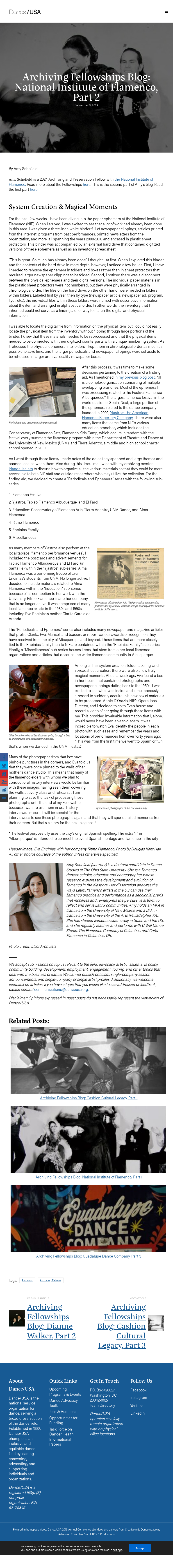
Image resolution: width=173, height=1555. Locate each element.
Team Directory (102, 1405)
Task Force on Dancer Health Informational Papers (61, 1436)
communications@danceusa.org (61, 989)
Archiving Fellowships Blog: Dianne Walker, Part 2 (51, 1321)
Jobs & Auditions (63, 1411)
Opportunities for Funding (63, 1420)
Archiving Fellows (50, 1280)
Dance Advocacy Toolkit (63, 1403)
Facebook (138, 1390)
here (87, 184)
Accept (140, 1548)
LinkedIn (137, 1413)
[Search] (145, 43)
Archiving (27, 1280)
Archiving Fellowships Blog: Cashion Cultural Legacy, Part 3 (121, 1325)
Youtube (136, 1405)
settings (117, 1550)
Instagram (138, 1397)
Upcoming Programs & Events (65, 1391)
